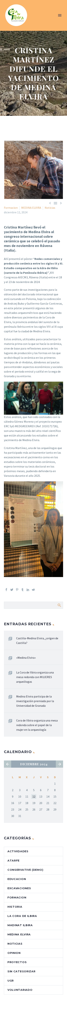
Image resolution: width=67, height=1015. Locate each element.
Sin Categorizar (21, 971)
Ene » (59, 764)
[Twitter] (11, 589)
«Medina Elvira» (26, 657)
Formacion (11, 207)
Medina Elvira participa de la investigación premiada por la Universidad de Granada (35, 701)
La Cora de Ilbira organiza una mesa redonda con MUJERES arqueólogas (35, 677)
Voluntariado (19, 990)
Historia (14, 906)
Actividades (17, 851)
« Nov (7, 764)
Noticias (50, 207)
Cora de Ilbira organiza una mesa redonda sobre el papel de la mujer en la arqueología (37, 725)
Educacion (16, 879)
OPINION (14, 953)
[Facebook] (6, 589)
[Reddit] (33, 589)
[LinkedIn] (27, 589)
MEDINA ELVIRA (31, 207)
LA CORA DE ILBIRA (22, 916)
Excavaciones (19, 888)
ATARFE (13, 860)
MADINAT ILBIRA (20, 925)
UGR (10, 980)
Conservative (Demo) (25, 869)
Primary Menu (59, 15)
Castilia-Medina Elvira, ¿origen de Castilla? (37, 640)
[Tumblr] (22, 589)
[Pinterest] (17, 589)
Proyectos (17, 962)
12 (33, 796)
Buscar (59, 605)
